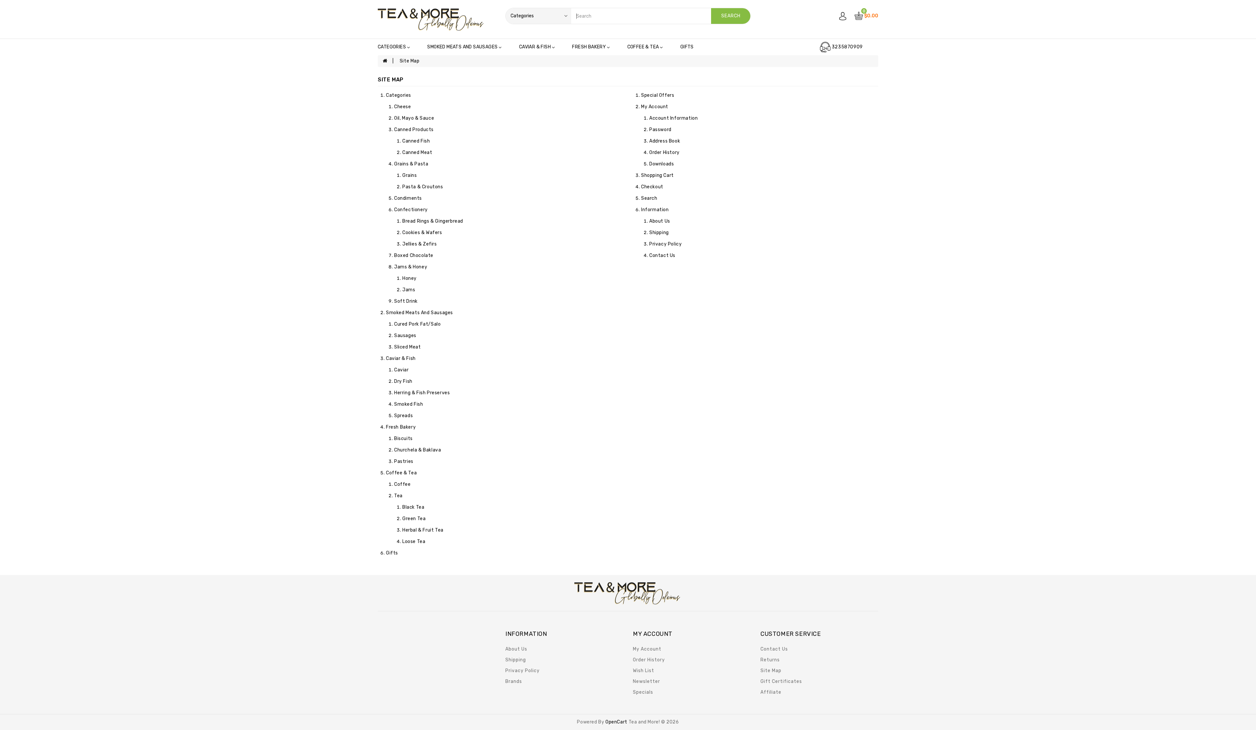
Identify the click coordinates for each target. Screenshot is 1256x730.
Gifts (687, 47)
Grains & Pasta (411, 164)
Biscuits (403, 438)
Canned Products (414, 129)
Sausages (405, 335)
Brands (513, 681)
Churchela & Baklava (417, 450)
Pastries (403, 461)
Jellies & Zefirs (419, 244)
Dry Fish (403, 381)
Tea (398, 496)
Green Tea (414, 518)
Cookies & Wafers (422, 232)
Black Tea (413, 507)
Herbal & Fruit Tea (423, 530)
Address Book (664, 141)
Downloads (661, 164)
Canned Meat (417, 152)
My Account (654, 107)
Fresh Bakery (589, 47)
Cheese (402, 107)
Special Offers (657, 95)
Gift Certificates (781, 681)
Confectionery (411, 209)
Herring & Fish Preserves (422, 393)
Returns (770, 660)
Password (660, 129)
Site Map (410, 61)
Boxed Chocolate (413, 255)
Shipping (659, 232)
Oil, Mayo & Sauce (414, 118)
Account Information (673, 118)
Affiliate (770, 692)
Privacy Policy (665, 244)
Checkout (652, 187)
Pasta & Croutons (422, 187)
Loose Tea (413, 541)
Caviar (401, 370)
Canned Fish (416, 141)
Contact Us (662, 255)
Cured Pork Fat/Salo (417, 324)
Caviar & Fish (535, 47)
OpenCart (616, 722)
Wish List (643, 670)
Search (649, 198)
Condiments (408, 198)
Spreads (403, 415)
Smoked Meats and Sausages (462, 47)
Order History (664, 152)
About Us (659, 221)
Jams (408, 290)
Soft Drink (406, 301)
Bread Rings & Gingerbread (432, 221)
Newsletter (646, 681)
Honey (409, 278)
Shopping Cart (657, 175)
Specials (643, 692)
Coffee (402, 484)
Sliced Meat (407, 347)
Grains (409, 175)
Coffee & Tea (643, 47)
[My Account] (843, 16)
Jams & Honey (410, 267)
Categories (392, 47)
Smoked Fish (408, 404)
